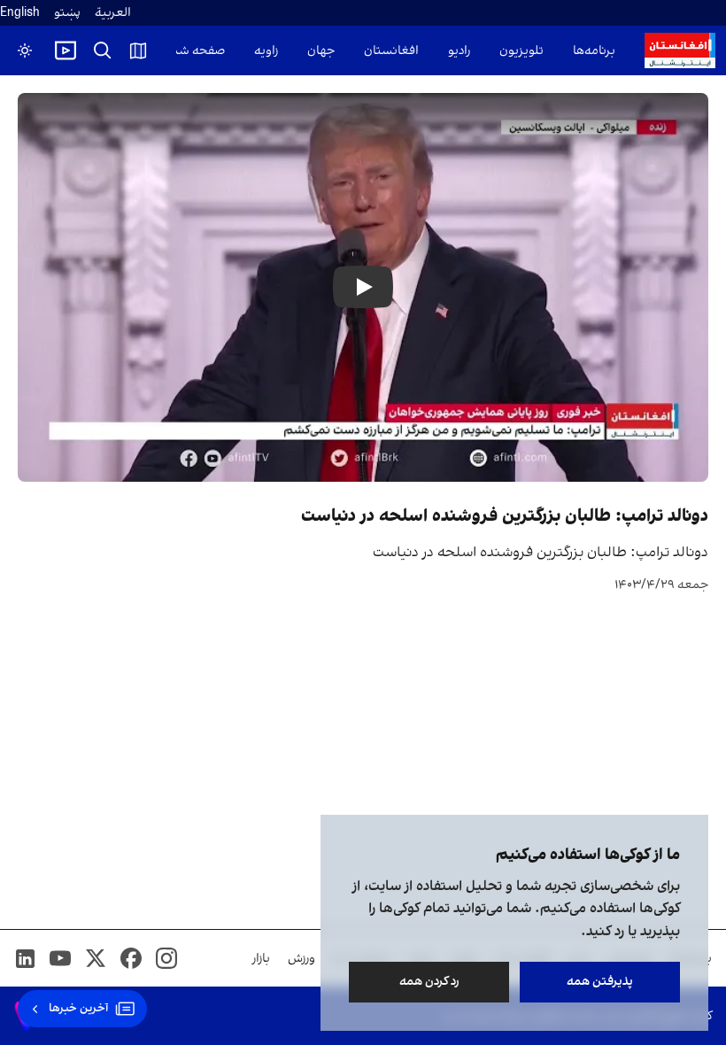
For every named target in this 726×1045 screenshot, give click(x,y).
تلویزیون (521, 51)
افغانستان (391, 51)
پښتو (67, 13)
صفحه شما (196, 51)
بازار (261, 958)
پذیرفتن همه (600, 981)
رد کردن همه (429, 981)
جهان (321, 51)
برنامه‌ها (594, 51)
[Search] (102, 50)
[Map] (138, 50)
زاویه (266, 51)
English (20, 13)
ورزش (301, 958)
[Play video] (65, 50)
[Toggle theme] (25, 50)
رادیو (459, 51)
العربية (113, 13)
